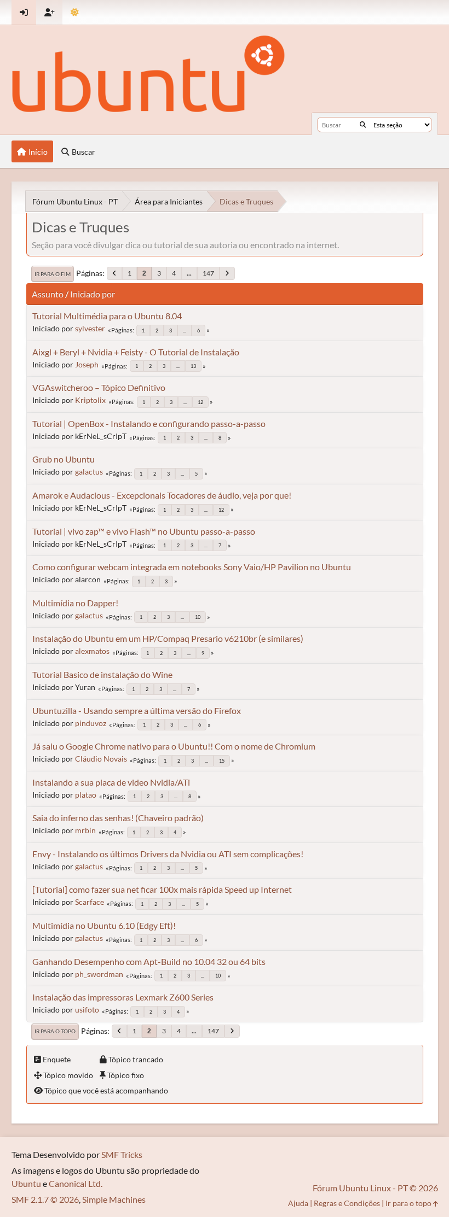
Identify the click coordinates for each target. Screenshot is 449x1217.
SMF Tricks (121, 1154)
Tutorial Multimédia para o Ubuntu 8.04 (107, 316)
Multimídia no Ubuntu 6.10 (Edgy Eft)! (104, 925)
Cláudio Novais (101, 758)
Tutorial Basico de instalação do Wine (102, 674)
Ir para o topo (55, 1031)
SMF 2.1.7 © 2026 (45, 1199)
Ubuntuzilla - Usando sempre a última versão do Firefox (136, 710)
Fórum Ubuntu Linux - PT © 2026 (375, 1188)
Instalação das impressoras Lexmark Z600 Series (123, 997)
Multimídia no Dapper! (75, 603)
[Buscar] (362, 124)
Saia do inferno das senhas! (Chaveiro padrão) (118, 817)
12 (200, 402)
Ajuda (298, 1203)
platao (85, 794)
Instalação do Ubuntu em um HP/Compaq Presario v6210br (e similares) (167, 638)
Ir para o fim (52, 274)
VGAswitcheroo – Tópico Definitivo (98, 387)
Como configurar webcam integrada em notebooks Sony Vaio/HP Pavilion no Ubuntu (191, 566)
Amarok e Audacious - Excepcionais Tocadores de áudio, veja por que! (161, 495)
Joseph (87, 364)
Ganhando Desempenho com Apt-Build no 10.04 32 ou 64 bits (149, 961)
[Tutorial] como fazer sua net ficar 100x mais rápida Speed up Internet (162, 889)
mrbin (85, 830)
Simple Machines (114, 1199)
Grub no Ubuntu (63, 459)
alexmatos (92, 651)
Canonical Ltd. (75, 1183)
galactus (89, 471)
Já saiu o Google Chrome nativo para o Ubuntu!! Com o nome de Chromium (173, 746)
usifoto (87, 1009)
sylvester (90, 328)
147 (208, 273)
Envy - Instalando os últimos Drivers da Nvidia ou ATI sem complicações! (167, 854)
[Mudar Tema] (74, 12)
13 (193, 366)
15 (222, 761)
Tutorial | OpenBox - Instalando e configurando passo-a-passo (149, 423)
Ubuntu (26, 1183)
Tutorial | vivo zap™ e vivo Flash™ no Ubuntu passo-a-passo (143, 531)
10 (197, 617)
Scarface (89, 901)
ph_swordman (99, 974)
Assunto (48, 294)
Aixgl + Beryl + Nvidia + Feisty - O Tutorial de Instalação (135, 352)
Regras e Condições (347, 1203)
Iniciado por (92, 294)
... (189, 273)
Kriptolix (90, 400)
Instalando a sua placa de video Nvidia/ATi (111, 782)
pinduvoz (90, 723)
